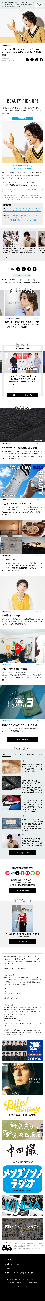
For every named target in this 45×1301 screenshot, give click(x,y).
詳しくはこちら (39, 4)
